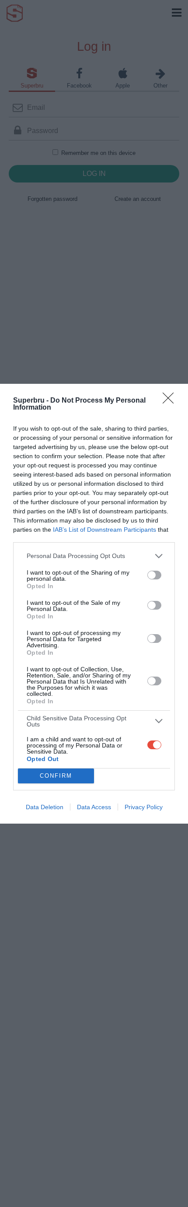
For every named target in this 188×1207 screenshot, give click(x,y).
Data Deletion (44, 807)
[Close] (171, 401)
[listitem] (94, 556)
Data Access (94, 807)
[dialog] (94, 604)
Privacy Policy (144, 807)
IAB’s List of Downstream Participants (104, 529)
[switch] (154, 575)
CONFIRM (56, 775)
